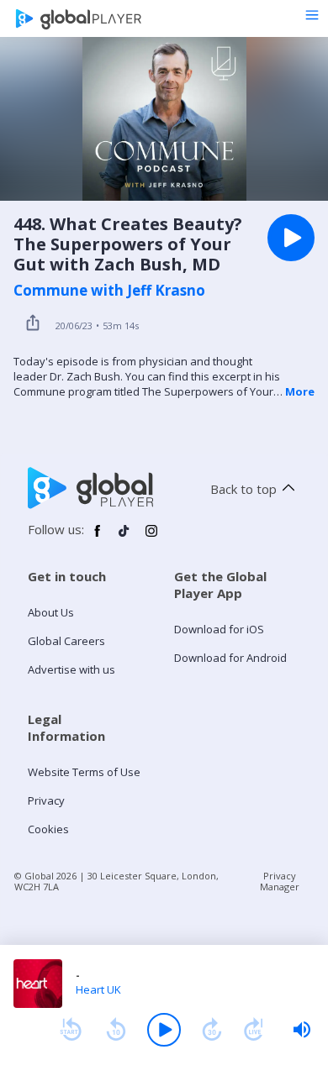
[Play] (164, 1030)
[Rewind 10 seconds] (116, 1030)
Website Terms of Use (84, 771)
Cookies (48, 829)
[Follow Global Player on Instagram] (151, 537)
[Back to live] (254, 1030)
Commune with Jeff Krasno (109, 290)
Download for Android (230, 657)
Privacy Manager (279, 881)
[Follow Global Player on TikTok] (124, 537)
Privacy (46, 800)
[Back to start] (70, 1030)
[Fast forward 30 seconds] (212, 1030)
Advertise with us (71, 669)
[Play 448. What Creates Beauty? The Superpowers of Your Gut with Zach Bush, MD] (291, 237)
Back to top (243, 488)
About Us (51, 612)
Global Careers (66, 640)
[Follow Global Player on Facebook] (97, 537)
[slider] (301, 1029)
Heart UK (98, 989)
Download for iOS (219, 629)
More (300, 391)
